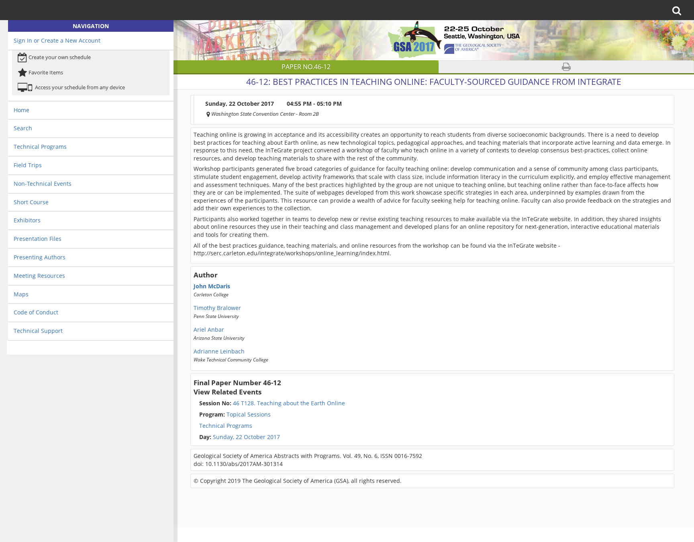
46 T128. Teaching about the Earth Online (272, 403)
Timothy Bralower (217, 308)
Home (21, 110)
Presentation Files (37, 238)
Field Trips (28, 165)
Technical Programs (40, 146)
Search (23, 128)
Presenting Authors (39, 257)
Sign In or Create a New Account (57, 40)
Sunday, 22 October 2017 (246, 437)
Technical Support (38, 331)
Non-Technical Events (42, 183)
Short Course (31, 202)
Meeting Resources (39, 275)
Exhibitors (27, 220)
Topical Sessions (235, 414)
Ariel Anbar (209, 330)
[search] (679, 10)
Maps (21, 294)
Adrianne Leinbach (219, 351)
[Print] (566, 67)
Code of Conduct (36, 312)
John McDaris (212, 286)
